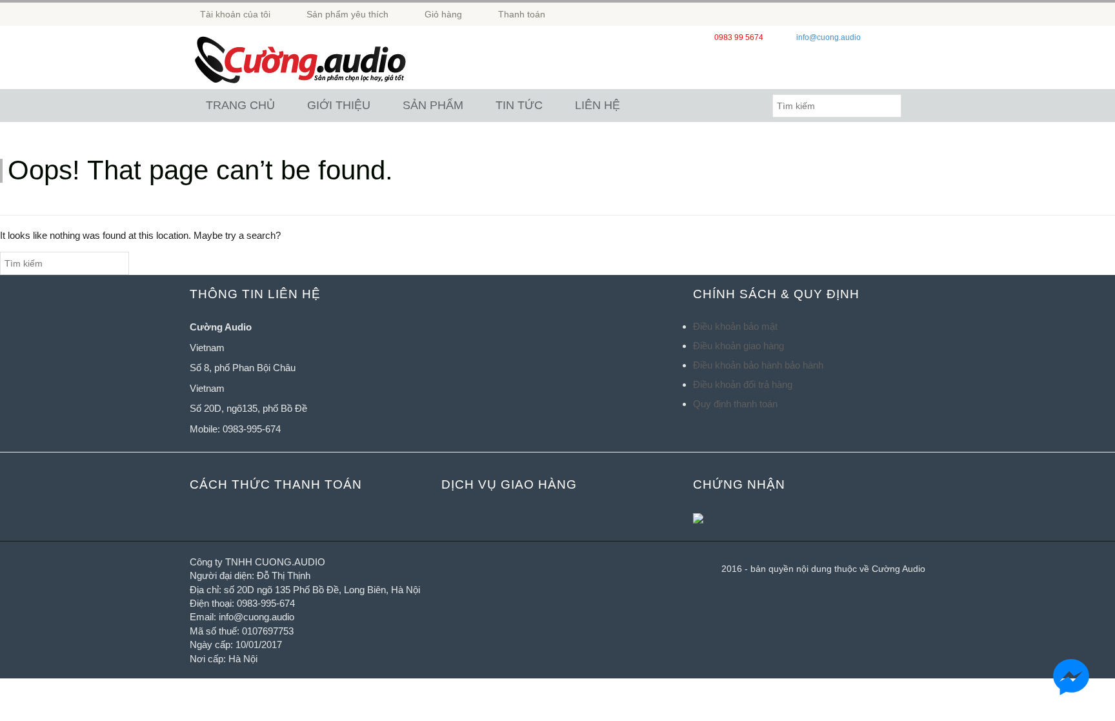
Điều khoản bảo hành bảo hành (758, 365)
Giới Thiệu (338, 105)
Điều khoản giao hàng (738, 345)
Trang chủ (240, 105)
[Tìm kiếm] (913, 105)
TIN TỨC (519, 105)
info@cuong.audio (828, 37)
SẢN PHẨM (433, 105)
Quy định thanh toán (735, 403)
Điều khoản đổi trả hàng (742, 384)
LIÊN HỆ (597, 105)
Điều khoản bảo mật (735, 326)
